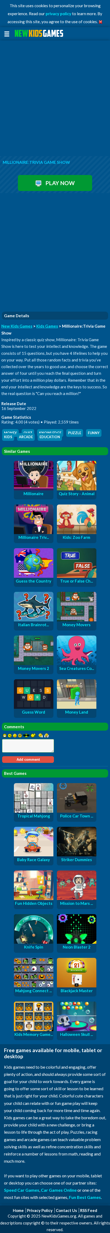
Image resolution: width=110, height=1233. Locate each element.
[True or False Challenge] (76, 576)
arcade (26, 437)
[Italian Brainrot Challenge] (33, 619)
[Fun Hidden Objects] (33, 898)
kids (8, 437)
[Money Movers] (76, 619)
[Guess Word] (33, 707)
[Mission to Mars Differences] (76, 898)
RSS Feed (88, 1210)
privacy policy (58, 13)
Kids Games (47, 326)
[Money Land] (76, 707)
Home (18, 1210)
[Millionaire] (33, 488)
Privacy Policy (40, 1210)
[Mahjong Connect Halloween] (33, 985)
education (50, 437)
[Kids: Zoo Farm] (76, 532)
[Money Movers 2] (33, 663)
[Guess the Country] (33, 576)
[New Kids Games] (39, 33)
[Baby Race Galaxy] (33, 854)
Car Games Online (59, 1190)
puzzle (74, 433)
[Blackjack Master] (76, 985)
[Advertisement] (55, 98)
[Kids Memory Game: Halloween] (33, 1029)
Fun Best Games (85, 1197)
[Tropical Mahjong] (33, 811)
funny (94, 433)
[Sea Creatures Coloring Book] (76, 663)
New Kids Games (16, 326)
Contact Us (66, 1210)
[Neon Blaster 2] (76, 942)
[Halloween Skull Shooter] (76, 1029)
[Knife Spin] (33, 942)
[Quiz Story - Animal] (76, 488)
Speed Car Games (21, 1190)
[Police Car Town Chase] (76, 811)
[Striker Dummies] (76, 854)
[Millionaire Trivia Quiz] (33, 532)
